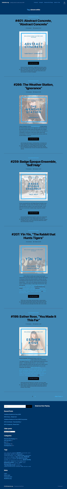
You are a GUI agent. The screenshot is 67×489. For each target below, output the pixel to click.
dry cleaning (23, 218)
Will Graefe (45, 147)
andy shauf (34, 300)
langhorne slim (26, 145)
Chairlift (32, 286)
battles (37, 300)
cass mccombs (7, 454)
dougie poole (44, 216)
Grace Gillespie (33, 218)
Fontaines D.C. (34, 375)
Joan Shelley (40, 369)
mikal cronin (24, 303)
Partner (27, 220)
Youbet (28, 291)
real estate (36, 70)
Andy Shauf (38, 289)
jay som (38, 383)
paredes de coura (23, 461)
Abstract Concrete (24, 67)
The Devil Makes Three (28, 373)
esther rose (27, 218)
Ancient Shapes (41, 285)
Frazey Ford (43, 289)
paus (28, 303)
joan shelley (43, 383)
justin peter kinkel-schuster (30, 302)
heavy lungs (23, 302)
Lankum (32, 291)
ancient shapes (28, 300)
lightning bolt (30, 384)
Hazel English (39, 68)
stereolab (44, 146)
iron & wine (6, 459)
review (20, 462)
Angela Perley (36, 67)
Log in (5, 473)
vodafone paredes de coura (9, 466)
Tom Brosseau (26, 370)
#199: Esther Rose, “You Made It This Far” (33, 318)
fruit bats (14, 458)
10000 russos (23, 300)
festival (26, 457)
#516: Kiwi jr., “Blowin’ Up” (10, 416)
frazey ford (44, 301)
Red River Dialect (33, 370)
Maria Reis (28, 286)
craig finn (15, 455)
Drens (24, 68)
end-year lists (7, 440)
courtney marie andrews (8, 455)
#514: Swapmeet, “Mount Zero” (11, 424)
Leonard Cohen (37, 291)
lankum (36, 302)
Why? (20, 289)
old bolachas (7, 444)
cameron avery (39, 216)
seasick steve (40, 220)
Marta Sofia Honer (43, 69)
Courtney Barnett (22, 291)
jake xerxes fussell (41, 144)
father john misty (19, 457)
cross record (41, 382)
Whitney (21, 369)
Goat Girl (36, 144)
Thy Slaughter (33, 71)
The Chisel (29, 71)
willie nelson (26, 466)
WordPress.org (8, 478)
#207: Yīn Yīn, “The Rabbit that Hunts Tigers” (33, 236)
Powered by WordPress (19, 486)
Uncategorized (7, 445)
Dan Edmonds (26, 144)
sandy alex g (29, 386)
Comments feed (8, 476)
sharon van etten (7, 463)
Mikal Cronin (42, 288)
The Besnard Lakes (27, 147)
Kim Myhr (37, 69)
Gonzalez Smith (34, 68)
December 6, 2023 (37, 28)
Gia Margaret (31, 144)
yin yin (42, 303)
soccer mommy (14, 463)
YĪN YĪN (21, 276)
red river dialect (23, 386)
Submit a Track (57, 2)
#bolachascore (22, 360)
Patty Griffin (39, 370)
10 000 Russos (28, 285)
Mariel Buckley (36, 219)
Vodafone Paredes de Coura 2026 (12, 414)
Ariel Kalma (41, 67)
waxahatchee (18, 466)
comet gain (36, 382)
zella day (22, 148)
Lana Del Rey (25, 372)
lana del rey (26, 384)
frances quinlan (39, 301)
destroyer (34, 301)
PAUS (24, 286)
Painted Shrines (26, 146)
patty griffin (35, 384)
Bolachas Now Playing (48, 2)
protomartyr (16, 462)
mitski (18, 461)
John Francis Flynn (32, 69)
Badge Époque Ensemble (31, 216)
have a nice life (30, 383)
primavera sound (9, 462)
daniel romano (28, 455)
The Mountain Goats (9, 465)
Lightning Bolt (27, 375)
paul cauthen (40, 384)
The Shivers (31, 221)
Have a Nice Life (42, 373)
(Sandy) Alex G (37, 367)
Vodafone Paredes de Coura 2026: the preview (15, 419)
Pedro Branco (23, 70)
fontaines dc (25, 383)
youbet (45, 303)
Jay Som (35, 369)
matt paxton (41, 219)
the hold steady (26, 221)
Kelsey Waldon (31, 372)
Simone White (32, 289)
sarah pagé (31, 303)
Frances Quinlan (26, 288)
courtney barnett (29, 301)
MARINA (34, 145)
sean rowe (36, 220)
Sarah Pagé (32, 288)
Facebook (36, 2)
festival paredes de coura (8, 458)
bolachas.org (5, 2)
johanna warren (38, 218)
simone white (40, 70)
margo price (8, 461)
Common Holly (25, 289)
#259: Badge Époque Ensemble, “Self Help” (33, 163)
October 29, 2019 (37, 241)
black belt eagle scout (30, 382)
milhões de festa (14, 461)
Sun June (22, 147)
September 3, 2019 (37, 323)
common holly (23, 301)
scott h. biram (31, 220)
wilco (22, 466)
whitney (28, 387)
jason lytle (35, 383)
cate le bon (13, 454)
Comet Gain (36, 373)
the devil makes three (41, 386)
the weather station (39, 147)
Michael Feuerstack (39, 145)
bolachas (30, 28)
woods (29, 466)
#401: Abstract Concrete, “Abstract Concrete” (33, 22)
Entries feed (7, 475)
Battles (20, 286)
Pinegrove (42, 375)
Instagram (41, 2)
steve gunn (18, 463)
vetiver (25, 387)
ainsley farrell (23, 382)
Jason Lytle (21, 375)
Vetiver (32, 367)
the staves (33, 147)
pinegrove (45, 384)
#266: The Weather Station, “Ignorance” (33, 86)
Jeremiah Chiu (25, 69)
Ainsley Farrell (38, 372)
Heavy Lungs (34, 285)
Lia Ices (31, 145)
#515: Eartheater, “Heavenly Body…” (13, 422)
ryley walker (24, 462)
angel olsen (14, 452)
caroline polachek (42, 300)
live (5, 442)
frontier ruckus (28, 68)
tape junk (24, 71)
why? (40, 303)
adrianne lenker (30, 67)
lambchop (5, 461)
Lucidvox (31, 219)
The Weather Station (35, 126)
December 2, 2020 (37, 168)
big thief (19, 452)
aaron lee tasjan (23, 216)
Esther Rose (27, 360)
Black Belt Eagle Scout (28, 369)
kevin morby (27, 459)
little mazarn (27, 219)
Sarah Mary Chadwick (33, 146)
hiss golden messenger (22, 458)
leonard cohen (41, 302)
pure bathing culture (29, 70)
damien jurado (21, 455)
